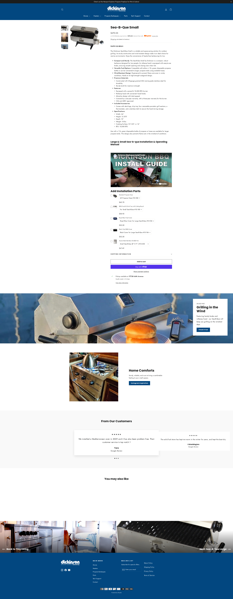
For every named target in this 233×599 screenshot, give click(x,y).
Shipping (113, 39)
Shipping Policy (149, 567)
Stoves (86, 16)
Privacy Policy (148, 571)
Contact (147, 16)
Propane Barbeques (112, 16)
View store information (122, 283)
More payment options (141, 271)
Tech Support (135, 16)
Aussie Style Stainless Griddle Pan (129, 241)
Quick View (115, 197)
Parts (125, 16)
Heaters (96, 16)
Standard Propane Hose (126, 195)
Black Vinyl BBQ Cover (125, 229)
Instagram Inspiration (139, 383)
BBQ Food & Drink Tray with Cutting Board (131, 206)
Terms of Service (149, 575)
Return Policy (148, 563)
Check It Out (203, 330)
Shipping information (121, 254)
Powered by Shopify (116, 592)
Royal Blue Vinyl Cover (125, 218)
